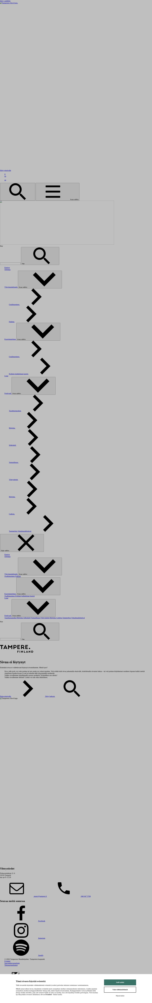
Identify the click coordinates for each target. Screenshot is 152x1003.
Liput (6, 376)
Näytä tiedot (120, 996)
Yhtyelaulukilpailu (11, 287)
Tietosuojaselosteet (11, 965)
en (5, 176)
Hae (23, 264)
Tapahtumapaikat (15, 411)
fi (4, 174)
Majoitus (12, 428)
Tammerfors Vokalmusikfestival (20, 531)
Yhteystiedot (13, 480)
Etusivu (7, 268)
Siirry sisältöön (5, 1)
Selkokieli (12, 445)
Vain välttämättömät (120, 989)
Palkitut (12, 322)
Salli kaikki (120, 982)
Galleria (12, 514)
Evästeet (7, 961)
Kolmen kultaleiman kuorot (19, 374)
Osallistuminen (14, 304)
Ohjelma (7, 270)
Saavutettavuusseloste (12, 963)
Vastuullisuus (14, 462)
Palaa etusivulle (5, 696)
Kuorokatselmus (10, 339)
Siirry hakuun (50, 696)
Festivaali (8, 393)
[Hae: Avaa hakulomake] (17, 192)
